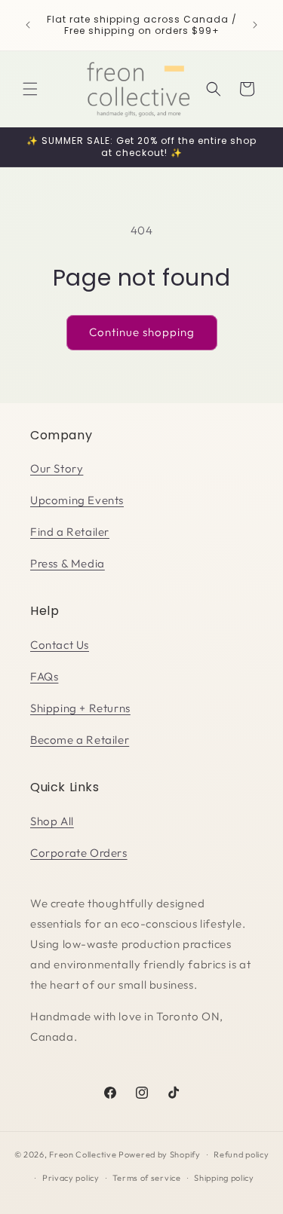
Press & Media (67, 563)
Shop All (52, 821)
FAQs (44, 676)
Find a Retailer (69, 531)
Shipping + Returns (80, 708)
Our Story (56, 468)
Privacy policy (71, 1178)
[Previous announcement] (28, 24)
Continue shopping (142, 332)
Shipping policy (224, 1178)
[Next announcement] (255, 24)
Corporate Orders (79, 853)
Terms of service (146, 1178)
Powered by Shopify (159, 1154)
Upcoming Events (77, 500)
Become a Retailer (79, 739)
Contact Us (59, 645)
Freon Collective (82, 1154)
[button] (30, 88)
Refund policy (241, 1154)
